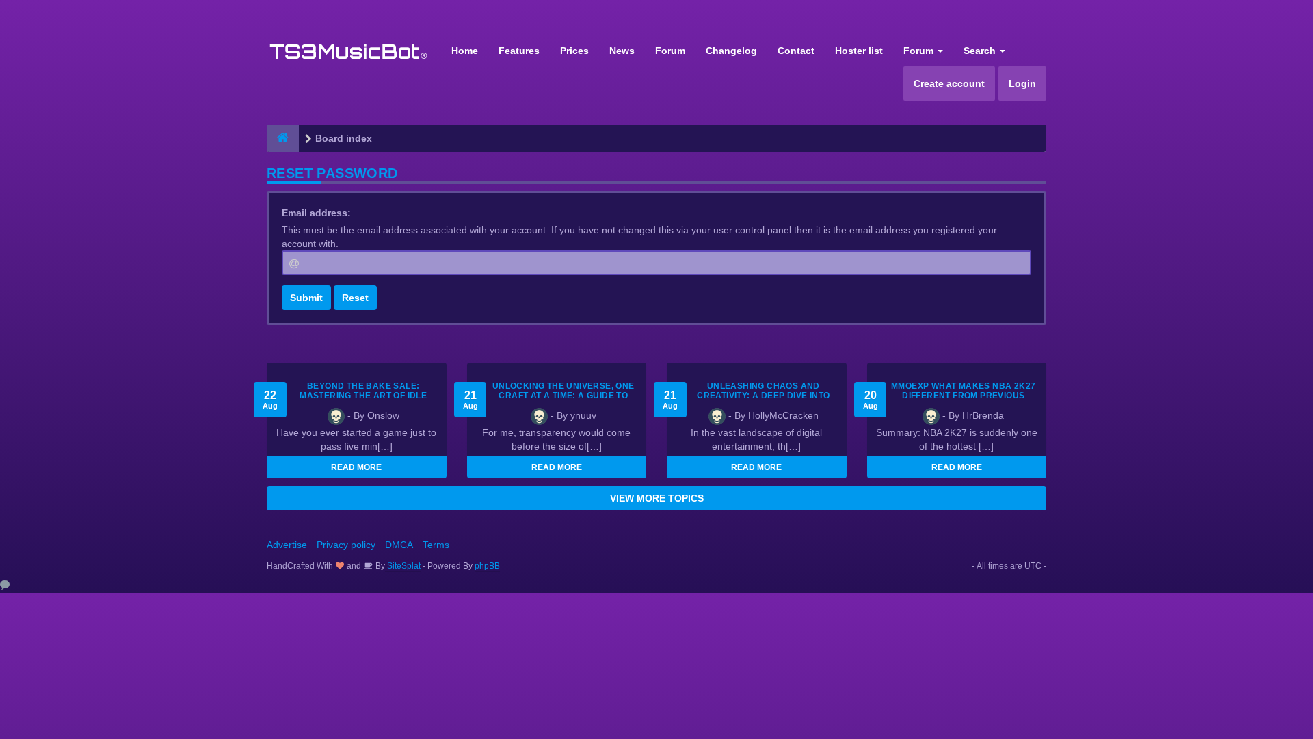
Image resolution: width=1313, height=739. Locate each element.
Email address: (316, 212)
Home (464, 50)
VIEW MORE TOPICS (657, 498)
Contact (796, 50)
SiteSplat (403, 566)
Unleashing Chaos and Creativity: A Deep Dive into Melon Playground (763, 395)
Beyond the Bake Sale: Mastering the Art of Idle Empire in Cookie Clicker (363, 395)
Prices (574, 50)
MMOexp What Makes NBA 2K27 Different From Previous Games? (963, 395)
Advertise (287, 544)
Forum (670, 50)
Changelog (731, 50)
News (622, 50)
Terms (436, 544)
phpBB (487, 566)
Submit (306, 297)
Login (1022, 83)
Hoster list (859, 50)
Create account (949, 83)
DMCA (399, 544)
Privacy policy (346, 544)
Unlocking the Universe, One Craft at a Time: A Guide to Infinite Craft (563, 395)
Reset (355, 297)
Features (519, 50)
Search (981, 50)
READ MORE (356, 467)
